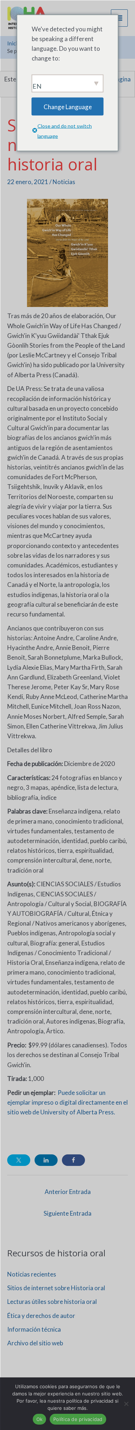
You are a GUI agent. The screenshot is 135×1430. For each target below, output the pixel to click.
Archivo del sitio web (35, 1343)
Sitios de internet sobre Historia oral (56, 1288)
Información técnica (34, 1329)
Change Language (68, 106)
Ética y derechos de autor (41, 1315)
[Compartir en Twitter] (18, 1160)
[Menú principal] (119, 18)
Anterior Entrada (68, 1191)
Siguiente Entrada (67, 1213)
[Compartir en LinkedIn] (46, 1160)
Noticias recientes (31, 1274)
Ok (39, 1419)
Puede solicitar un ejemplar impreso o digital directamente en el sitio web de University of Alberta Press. (67, 1102)
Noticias (64, 182)
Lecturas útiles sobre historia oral (52, 1301)
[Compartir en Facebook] (73, 1160)
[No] (126, 1403)
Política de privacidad (78, 1419)
